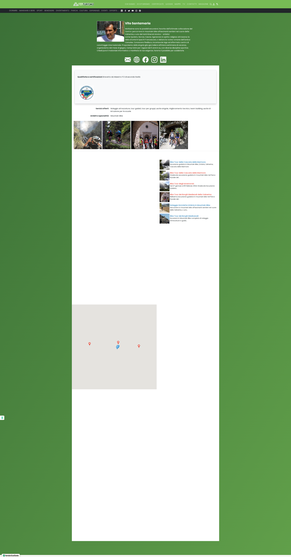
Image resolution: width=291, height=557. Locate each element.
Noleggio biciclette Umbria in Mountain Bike (190, 205)
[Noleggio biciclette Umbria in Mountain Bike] (164, 208)
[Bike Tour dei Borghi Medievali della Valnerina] (164, 197)
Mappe (178, 4)
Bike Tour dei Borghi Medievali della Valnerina (190, 194)
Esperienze (94, 10)
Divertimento (62, 10)
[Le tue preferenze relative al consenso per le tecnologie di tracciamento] (2, 418)
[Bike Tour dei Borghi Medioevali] (164, 219)
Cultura (83, 10)
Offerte (113, 10)
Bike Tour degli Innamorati (182, 183)
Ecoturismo (143, 4)
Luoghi (169, 4)
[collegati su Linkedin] (122, 10)
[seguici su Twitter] (129, 10)
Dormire (13, 10)
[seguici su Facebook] (125, 10)
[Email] (128, 60)
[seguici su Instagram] (136, 10)
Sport (40, 10)
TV (184, 4)
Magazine (203, 4)
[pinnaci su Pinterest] (140, 10)
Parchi (74, 10)
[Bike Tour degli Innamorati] (164, 186)
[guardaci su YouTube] (132, 10)
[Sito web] (137, 60)
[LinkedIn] (163, 60)
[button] (117, 347)
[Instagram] (154, 60)
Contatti (192, 4)
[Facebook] (145, 60)
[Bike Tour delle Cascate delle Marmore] (164, 165)
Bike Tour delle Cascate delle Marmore (188, 162)
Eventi (104, 10)
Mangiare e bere (27, 10)
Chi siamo (130, 4)
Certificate (158, 4)
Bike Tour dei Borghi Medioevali (184, 216)
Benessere (49, 10)
